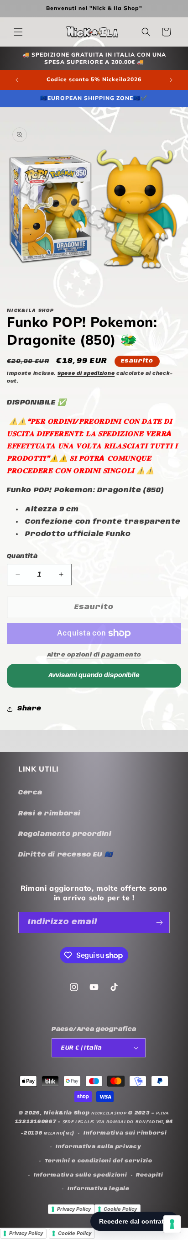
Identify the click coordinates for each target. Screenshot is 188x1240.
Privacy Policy (74, 1209)
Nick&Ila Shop (66, 1113)
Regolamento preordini (65, 834)
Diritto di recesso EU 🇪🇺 (65, 854)
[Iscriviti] (159, 922)
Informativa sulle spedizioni (80, 1175)
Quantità (22, 556)
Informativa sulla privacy (98, 1147)
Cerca (30, 792)
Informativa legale (99, 1189)
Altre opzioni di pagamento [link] (94, 655)
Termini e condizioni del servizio (98, 1161)
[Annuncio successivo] (171, 80)
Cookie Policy (120, 1209)
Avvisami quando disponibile (94, 675)
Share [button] (29, 708)
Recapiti (149, 1175)
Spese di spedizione (86, 373)
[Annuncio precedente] (17, 80)
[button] (18, 32)
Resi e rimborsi (49, 813)
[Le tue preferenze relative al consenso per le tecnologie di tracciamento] (172, 1224)
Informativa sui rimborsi (125, 1133)
